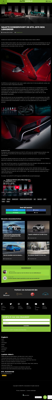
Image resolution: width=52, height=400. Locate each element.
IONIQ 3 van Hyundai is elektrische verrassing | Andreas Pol (13, 361)
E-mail (36, 212)
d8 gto (8, 199)
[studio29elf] (26, 395)
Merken (2, 346)
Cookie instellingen (31, 390)
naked (8, 201)
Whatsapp (16, 212)
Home (2, 339)
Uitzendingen (4, 342)
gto (35, 199)
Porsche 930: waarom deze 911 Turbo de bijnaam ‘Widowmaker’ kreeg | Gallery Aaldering (19, 363)
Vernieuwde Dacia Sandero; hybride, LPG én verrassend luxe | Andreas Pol (16, 358)
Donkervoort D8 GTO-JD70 (26, 199)
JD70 (45, 199)
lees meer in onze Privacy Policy (20, 329)
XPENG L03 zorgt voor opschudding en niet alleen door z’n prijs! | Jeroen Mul (17, 356)
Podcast (3, 344)
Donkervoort (19, 32)
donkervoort (15, 199)
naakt (3, 201)
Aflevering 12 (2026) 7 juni (6, 365)
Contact (3, 351)
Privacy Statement (20, 390)
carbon (3, 199)
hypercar (40, 199)
